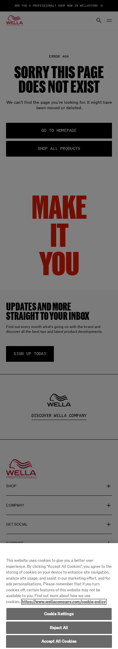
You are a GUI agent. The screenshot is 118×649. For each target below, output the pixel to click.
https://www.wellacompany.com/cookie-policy (64, 602)
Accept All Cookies (59, 641)
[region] (59, 596)
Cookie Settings (59, 614)
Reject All (59, 627)
